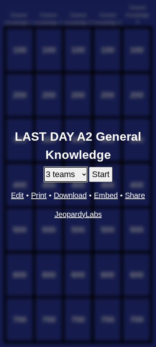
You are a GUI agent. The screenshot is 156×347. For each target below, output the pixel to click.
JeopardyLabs (78, 214)
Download (70, 195)
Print (39, 195)
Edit (17, 195)
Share (135, 195)
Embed (106, 195)
